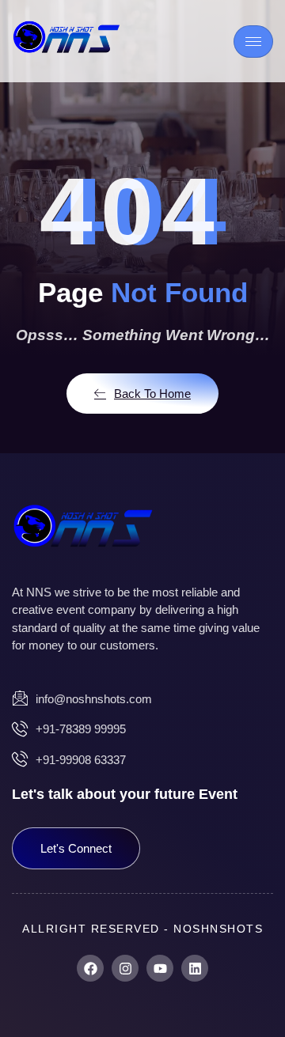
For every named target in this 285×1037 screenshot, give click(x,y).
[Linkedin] (194, 968)
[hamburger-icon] (253, 41)
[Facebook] (90, 968)
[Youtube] (159, 968)
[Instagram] (125, 968)
